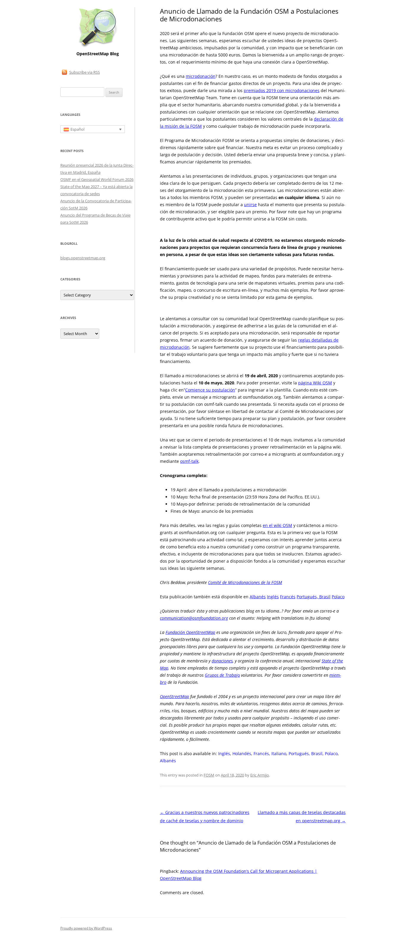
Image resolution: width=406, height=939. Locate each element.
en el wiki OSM (277, 525)
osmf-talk (189, 461)
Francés (287, 596)
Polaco (338, 596)
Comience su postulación (210, 390)
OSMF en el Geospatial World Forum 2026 (96, 179)
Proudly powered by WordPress (86, 928)
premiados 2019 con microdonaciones (282, 90)
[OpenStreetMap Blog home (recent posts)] (98, 47)
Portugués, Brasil (314, 596)
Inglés (273, 596)
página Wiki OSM (315, 383)
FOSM (209, 775)
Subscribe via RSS (84, 72)
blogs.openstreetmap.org (82, 258)
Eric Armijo (259, 775)
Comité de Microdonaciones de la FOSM (245, 582)
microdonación (200, 76)
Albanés (258, 596)
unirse (250, 204)
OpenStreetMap (174, 696)
